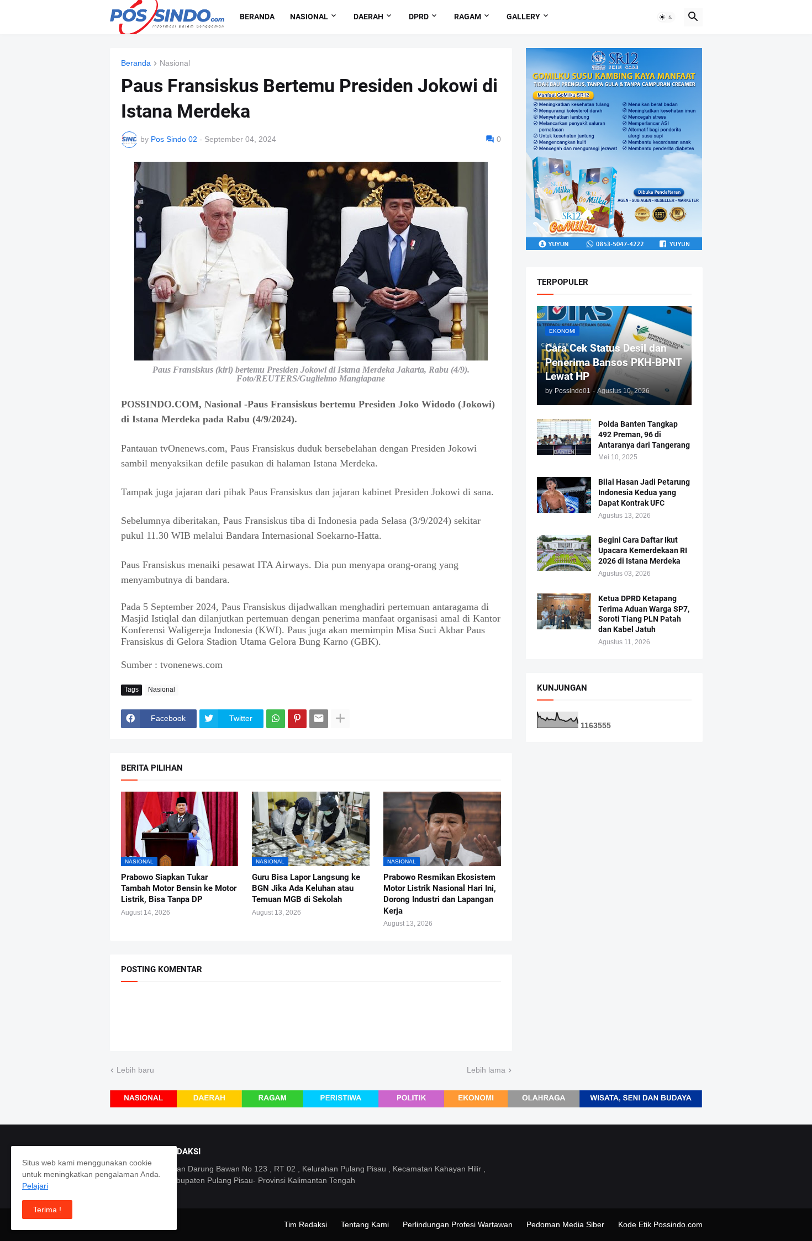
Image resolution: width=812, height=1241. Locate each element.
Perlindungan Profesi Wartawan (458, 1224)
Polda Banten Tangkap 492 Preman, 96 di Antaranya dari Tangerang (644, 434)
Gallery (523, 16)
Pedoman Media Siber (565, 1224)
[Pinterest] (297, 718)
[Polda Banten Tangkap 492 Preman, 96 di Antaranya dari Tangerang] (564, 437)
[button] (666, 17)
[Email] (318, 718)
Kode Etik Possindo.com (660, 1224)
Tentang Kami (365, 1224)
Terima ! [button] (47, 1209)
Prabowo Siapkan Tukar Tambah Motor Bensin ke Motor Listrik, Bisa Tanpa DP (178, 888)
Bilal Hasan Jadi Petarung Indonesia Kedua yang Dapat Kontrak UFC (644, 492)
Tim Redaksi (305, 1224)
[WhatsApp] (275, 718)
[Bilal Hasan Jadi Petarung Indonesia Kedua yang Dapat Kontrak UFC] (564, 495)
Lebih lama (486, 1069)
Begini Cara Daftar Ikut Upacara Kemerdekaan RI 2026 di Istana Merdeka (642, 550)
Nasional (309, 16)
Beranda (257, 16)
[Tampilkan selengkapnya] (340, 718)
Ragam (467, 16)
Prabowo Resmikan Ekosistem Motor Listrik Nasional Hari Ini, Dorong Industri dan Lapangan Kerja (439, 894)
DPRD (419, 16)
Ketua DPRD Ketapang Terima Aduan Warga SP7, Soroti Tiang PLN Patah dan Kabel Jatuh (643, 614)
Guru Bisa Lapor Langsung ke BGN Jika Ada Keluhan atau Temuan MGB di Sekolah (306, 888)
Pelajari (35, 1185)
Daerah (368, 16)
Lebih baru (135, 1069)
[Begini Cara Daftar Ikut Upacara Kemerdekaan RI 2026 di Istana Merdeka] (564, 553)
